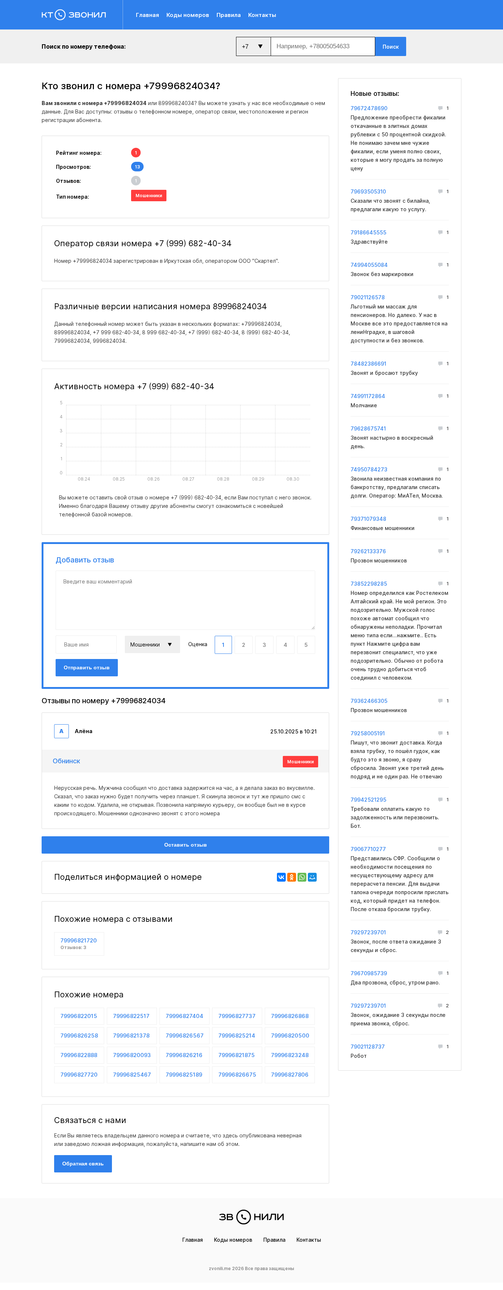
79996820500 (290, 1035)
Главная (147, 14)
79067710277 (368, 849)
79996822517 (131, 1015)
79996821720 (78, 943)
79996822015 (78, 1015)
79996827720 (79, 1074)
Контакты (262, 14)
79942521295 (368, 799)
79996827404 (184, 1015)
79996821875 (236, 1055)
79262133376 (368, 551)
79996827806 (290, 1074)
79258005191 (368, 733)
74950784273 (369, 469)
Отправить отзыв (87, 667)
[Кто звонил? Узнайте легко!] (82, 14)
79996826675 (237, 1074)
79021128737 (368, 1046)
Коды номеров (187, 14)
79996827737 (237, 1015)
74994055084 (369, 265)
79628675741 (368, 428)
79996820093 (132, 1055)
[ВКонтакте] (281, 877)
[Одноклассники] (291, 877)
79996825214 (236, 1035)
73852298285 (369, 583)
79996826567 (185, 1035)
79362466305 (369, 701)
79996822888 (78, 1055)
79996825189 (184, 1074)
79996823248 (290, 1055)
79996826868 (290, 1015)
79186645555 (368, 232)
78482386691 (368, 363)
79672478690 (369, 108)
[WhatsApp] (302, 877)
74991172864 (368, 396)
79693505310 (368, 191)
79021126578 (368, 297)
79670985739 (369, 973)
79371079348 (368, 519)
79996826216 (184, 1055)
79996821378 (131, 1035)
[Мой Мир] (312, 877)
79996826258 (79, 1035)
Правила (229, 14)
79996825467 (132, 1074)
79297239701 (368, 932)
